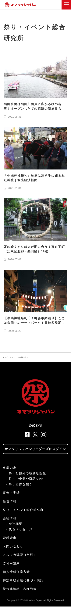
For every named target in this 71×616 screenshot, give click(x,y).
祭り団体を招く (20, 484)
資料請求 (9, 537)
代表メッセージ (20, 529)
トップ (5, 357)
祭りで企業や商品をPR (26, 478)
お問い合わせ (13, 546)
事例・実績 (11, 492)
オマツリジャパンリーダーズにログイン (35, 449)
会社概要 (15, 523)
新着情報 (9, 501)
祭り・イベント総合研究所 (19, 357)
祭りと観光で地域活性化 (27, 473)
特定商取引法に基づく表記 (23, 580)
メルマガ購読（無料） (20, 554)
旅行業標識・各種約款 (20, 589)
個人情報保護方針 (16, 571)
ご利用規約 (11, 563)
